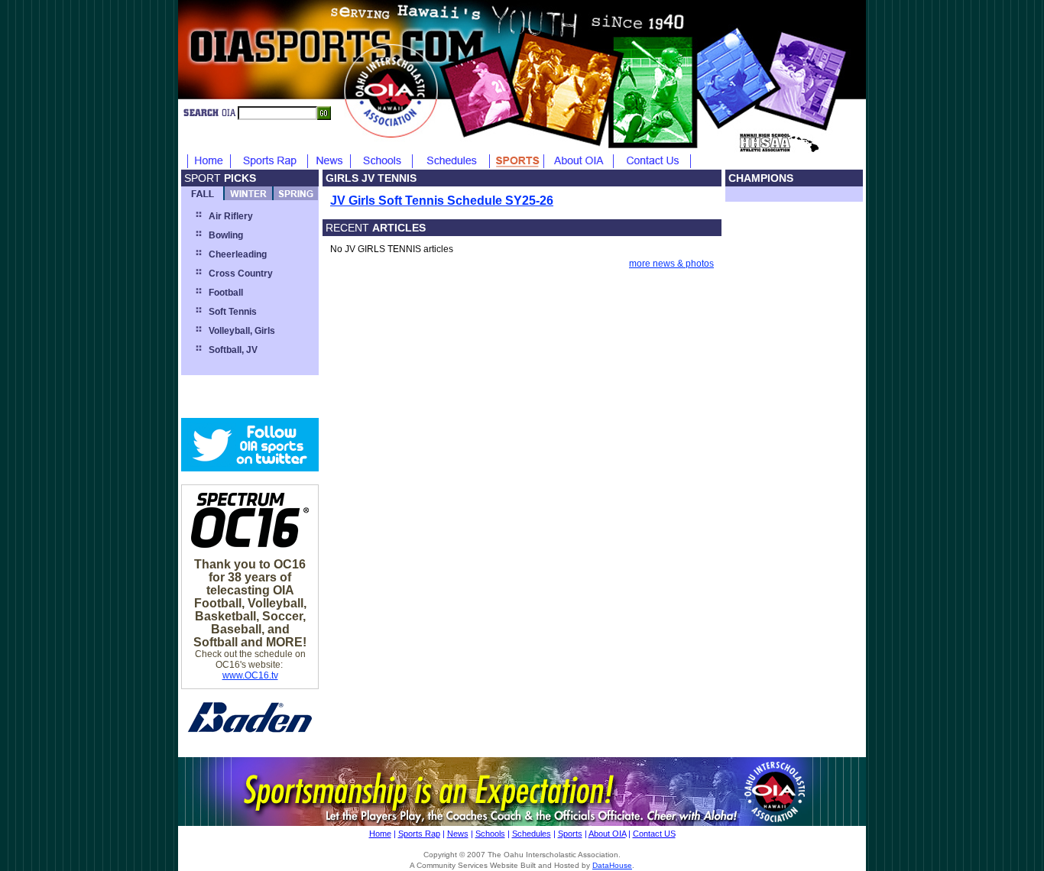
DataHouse (612, 865)
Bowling (226, 235)
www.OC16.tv (250, 675)
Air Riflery (231, 216)
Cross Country (241, 273)
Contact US (654, 833)
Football (226, 292)
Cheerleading (238, 254)
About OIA (607, 833)
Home (380, 833)
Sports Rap (419, 833)
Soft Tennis (233, 311)
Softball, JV (233, 350)
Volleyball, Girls (242, 330)
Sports (570, 833)
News (458, 833)
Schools (490, 833)
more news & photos (671, 263)
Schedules (531, 833)
